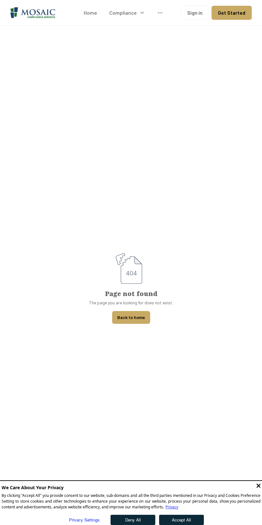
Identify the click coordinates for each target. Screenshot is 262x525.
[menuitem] (90, 12)
